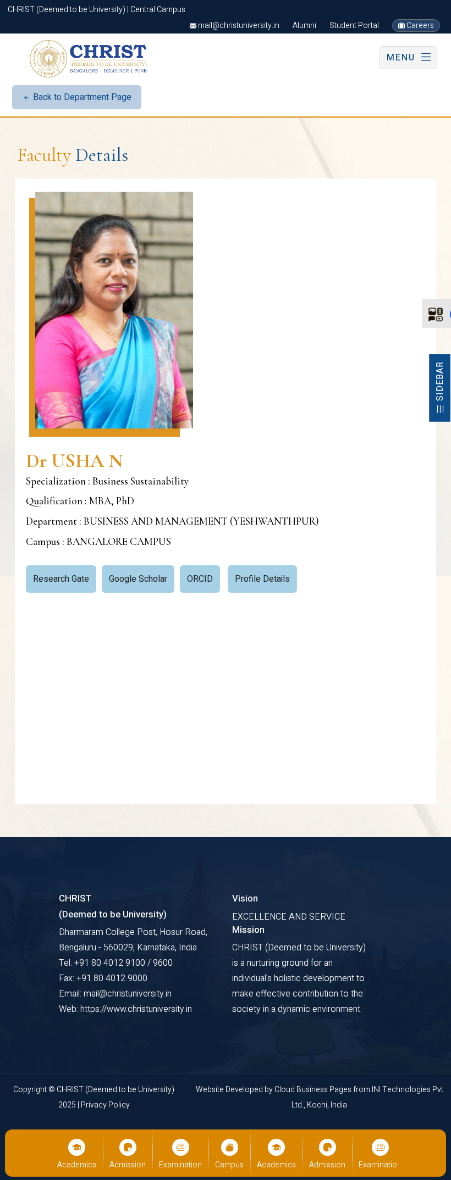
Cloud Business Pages (313, 1089)
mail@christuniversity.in (237, 25)
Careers (419, 25)
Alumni (304, 25)
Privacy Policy (105, 1105)
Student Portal (354, 25)
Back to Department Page (81, 97)
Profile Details (262, 579)
